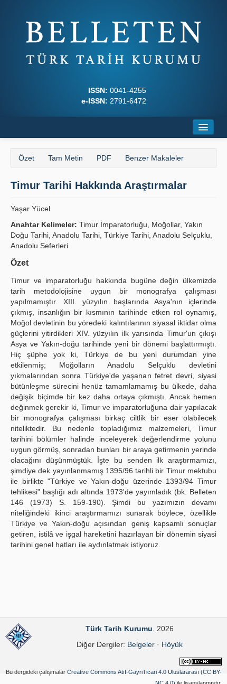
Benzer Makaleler (154, 158)
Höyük (172, 644)
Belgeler (141, 644)
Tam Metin (65, 158)
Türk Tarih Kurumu (119, 628)
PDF (104, 158)
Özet (26, 158)
